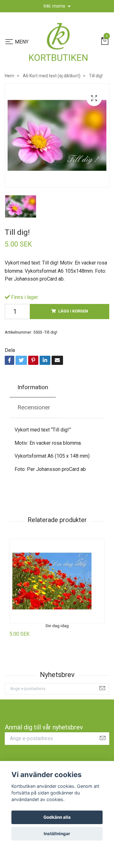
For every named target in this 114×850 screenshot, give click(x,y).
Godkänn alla (57, 817)
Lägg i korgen (73, 311)
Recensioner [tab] (33, 407)
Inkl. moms (55, 6)
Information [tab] (32, 387)
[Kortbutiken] (58, 42)
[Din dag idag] (57, 581)
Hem (9, 75)
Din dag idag (57, 625)
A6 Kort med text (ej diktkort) (51, 75)
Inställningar (57, 833)
